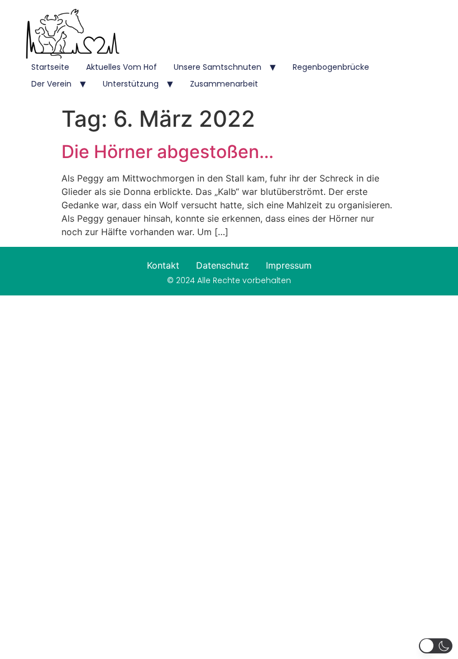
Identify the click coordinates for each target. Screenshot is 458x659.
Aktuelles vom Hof (121, 67)
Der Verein (51, 83)
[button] (435, 645)
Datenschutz (222, 265)
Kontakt (163, 265)
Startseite (50, 67)
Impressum (289, 265)
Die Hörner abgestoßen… (167, 152)
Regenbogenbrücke (331, 67)
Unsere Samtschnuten (217, 67)
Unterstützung (131, 83)
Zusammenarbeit (224, 83)
